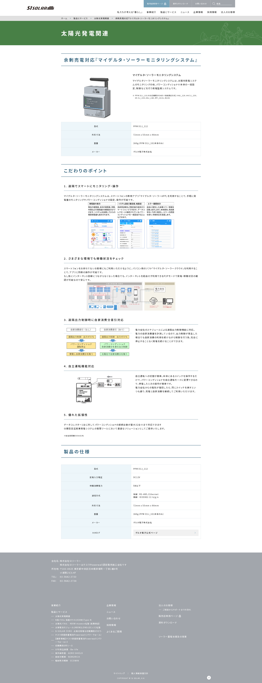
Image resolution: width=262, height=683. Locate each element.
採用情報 (212, 12)
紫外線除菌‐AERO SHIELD (69, 653)
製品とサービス (168, 12)
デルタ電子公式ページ (147, 532)
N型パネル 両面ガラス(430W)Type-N (73, 620)
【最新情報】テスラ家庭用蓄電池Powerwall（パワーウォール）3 (78, 640)
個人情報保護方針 (139, 673)
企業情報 (198, 12)
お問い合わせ (201, 3)
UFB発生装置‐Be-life (66, 649)
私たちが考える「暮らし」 (129, 12)
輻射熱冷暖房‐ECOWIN (67, 660)
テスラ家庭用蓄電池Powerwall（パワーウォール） (78, 634)
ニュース (185, 12)
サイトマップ (119, 673)
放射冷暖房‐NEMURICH (67, 656)
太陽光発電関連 (62, 616)
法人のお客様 (228, 12)
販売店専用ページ (155, 3)
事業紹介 (151, 12)
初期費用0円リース (64, 645)
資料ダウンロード (180, 3)
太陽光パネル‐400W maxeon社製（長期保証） (77, 623)
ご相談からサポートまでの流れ (177, 609)
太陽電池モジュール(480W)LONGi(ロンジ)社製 (78, 627)
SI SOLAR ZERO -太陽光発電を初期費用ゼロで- (78, 631)
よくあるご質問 (114, 631)
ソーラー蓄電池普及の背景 (173, 636)
